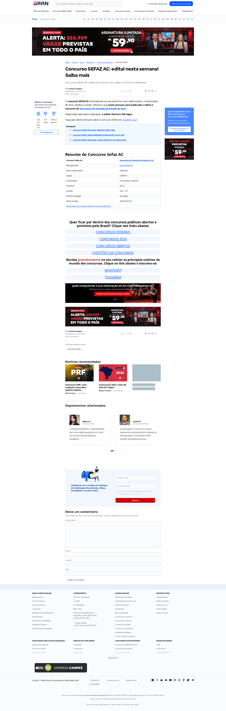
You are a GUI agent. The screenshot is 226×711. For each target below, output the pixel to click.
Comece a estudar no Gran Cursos (113, 294)
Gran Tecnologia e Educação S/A (96, 695)
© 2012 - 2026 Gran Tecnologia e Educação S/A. (55, 680)
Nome (68, 551)
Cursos (94, 11)
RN (163, 19)
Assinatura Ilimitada (181, 4)
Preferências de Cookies (42, 629)
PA (139, 19)
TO (192, 19)
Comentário (71, 520)
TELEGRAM (113, 277)
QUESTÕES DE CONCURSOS (113, 252)
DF (109, 19)
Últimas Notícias (41, 11)
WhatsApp (79, 605)
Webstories (187, 11)
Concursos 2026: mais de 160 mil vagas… (112, 386)
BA (101, 19)
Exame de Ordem (122, 605)
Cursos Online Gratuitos (125, 636)
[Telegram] (192, 680)
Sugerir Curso (162, 613)
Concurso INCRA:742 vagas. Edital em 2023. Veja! (94, 130)
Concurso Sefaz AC (105, 62)
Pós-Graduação (121, 613)
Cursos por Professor (124, 629)
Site (67, 569)
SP (188, 19)
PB (143, 19)
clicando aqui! (129, 119)
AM (93, 19)
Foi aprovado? (85, 624)
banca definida (126, 165)
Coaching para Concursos (125, 601)
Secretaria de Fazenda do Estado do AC (137, 160)
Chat (77, 601)
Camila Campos (75, 89)
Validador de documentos (42, 613)
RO (168, 19)
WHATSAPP (113, 270)
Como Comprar (38, 605)
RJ (159, 19)
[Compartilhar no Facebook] (145, 91)
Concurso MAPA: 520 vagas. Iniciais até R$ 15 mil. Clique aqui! (99, 140)
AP (97, 19)
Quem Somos (37, 597)
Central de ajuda (82, 597)
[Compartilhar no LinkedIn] (152, 91)
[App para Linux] (157, 680)
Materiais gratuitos (167, 11)
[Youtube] (170, 680)
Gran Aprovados (123, 11)
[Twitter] (188, 680)
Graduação (119, 609)
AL (88, 19)
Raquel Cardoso (105, 390)
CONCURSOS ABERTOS (113, 246)
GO (117, 19)
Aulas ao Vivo (161, 605)
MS (131, 19)
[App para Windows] (152, 680)
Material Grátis (162, 601)
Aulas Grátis (161, 609)
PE (147, 19)
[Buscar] (58, 4)
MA (122, 19)
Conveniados (37, 617)
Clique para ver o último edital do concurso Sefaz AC (88, 206)
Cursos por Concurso (123, 617)
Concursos (80, 11)
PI (151, 19)
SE (184, 19)
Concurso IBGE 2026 (62, 11)
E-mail (68, 560)
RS (176, 19)
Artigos (106, 11)
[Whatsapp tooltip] (179, 680)
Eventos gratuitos (159, 4)
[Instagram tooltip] (175, 680)
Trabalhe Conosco (39, 625)
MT (135, 19)
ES (113, 19)
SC (180, 19)
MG (126, 19)
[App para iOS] (161, 680)
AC (84, 19)
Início (67, 62)
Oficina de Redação (123, 632)
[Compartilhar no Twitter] (148, 91)
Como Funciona (38, 601)
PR (155, 19)
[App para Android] (166, 680)
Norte (74, 62)
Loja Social (36, 609)
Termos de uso (113, 680)
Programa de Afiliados (41, 621)
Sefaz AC (90, 62)
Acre (82, 62)
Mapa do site (131, 680)
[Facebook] (183, 680)
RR (172, 19)
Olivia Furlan (70, 393)
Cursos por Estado (122, 625)
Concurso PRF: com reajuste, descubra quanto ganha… (76, 387)
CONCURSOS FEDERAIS (113, 232)
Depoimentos (162, 597)
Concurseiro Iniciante (144, 11)
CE (105, 19)
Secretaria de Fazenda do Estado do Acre (103, 108)
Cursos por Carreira (123, 621)
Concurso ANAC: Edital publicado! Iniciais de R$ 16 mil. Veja (98, 135)
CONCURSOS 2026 (113, 239)
